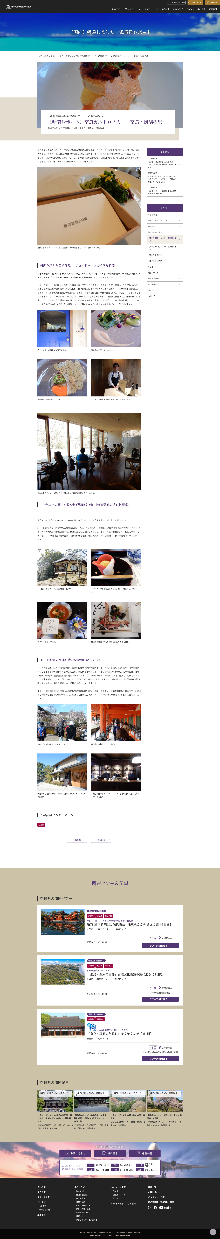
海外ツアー (117, 9)
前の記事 (77, 839)
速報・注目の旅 (82, 1212)
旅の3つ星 (80, 1191)
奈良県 (41, 824)
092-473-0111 (102, 1169)
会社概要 (42, 1206)
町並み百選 (80, 1202)
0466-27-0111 (151, 1169)
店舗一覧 (147, 1153)
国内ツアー (130, 9)
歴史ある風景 (81, 1194)
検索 (183, 2)
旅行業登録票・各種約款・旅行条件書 (128, 1232)
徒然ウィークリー (83, 1205)
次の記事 (101, 839)
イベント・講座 (118, 1187)
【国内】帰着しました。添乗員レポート (75, 55)
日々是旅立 (80, 1198)
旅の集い (116, 1191)
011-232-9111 (126, 1169)
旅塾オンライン (119, 1194)
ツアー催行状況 (162, 9)
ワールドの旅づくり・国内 (123, 1203)
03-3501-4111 (102, 1165)
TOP (39, 55)
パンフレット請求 (156, 1197)
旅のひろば (178, 9)
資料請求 (213, 2)
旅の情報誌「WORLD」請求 (161, 1202)
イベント (190, 9)
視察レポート (81, 1216)
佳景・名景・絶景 (83, 1209)
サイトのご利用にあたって (88, 1232)
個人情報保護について (106, 1232)
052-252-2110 (149, 1165)
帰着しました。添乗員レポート (88, 1219)
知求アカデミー (119, 1198)
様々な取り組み (45, 1209)
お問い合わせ (196, 2)
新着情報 (213, 9)
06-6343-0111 (127, 1165)
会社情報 (201, 9)
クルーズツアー (145, 9)
